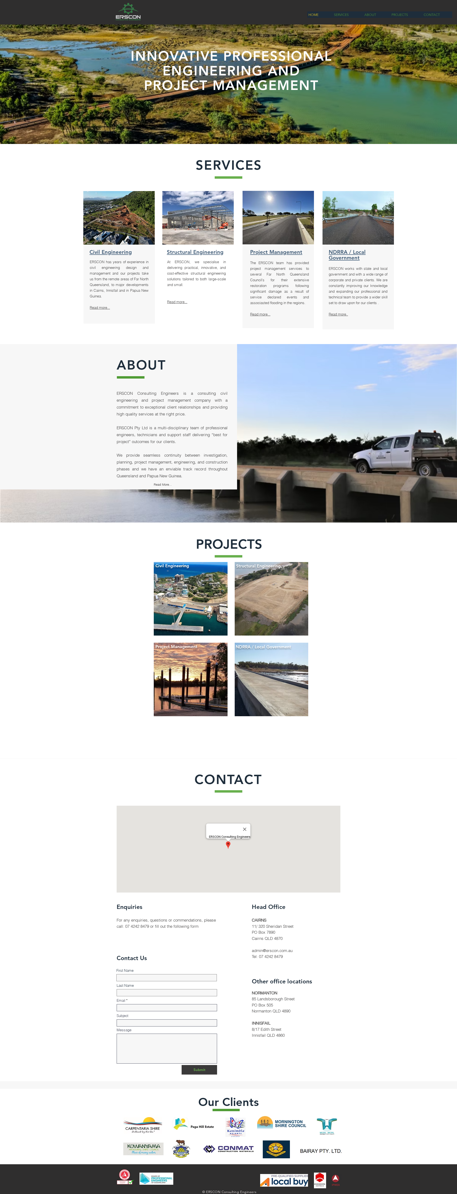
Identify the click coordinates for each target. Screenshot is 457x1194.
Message (124, 1030)
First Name (125, 970)
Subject (122, 1015)
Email (121, 1000)
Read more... (100, 307)
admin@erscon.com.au (272, 950)
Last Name (125, 985)
